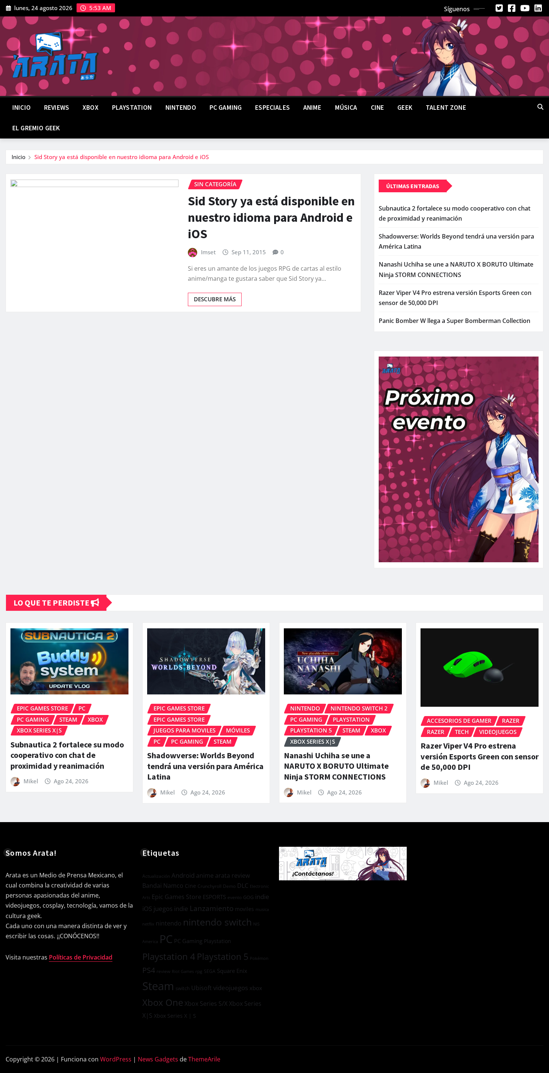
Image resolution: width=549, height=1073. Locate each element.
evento (234, 897)
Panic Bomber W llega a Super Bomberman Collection (454, 321)
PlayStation (132, 107)
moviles (244, 908)
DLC (242, 885)
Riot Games (183, 971)
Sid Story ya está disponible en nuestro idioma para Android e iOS (121, 157)
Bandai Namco (162, 885)
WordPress (115, 1059)
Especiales (272, 107)
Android (183, 875)
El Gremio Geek (36, 128)
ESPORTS (214, 897)
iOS (147, 908)
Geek (404, 107)
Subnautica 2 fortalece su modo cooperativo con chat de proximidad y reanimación (67, 755)
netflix (148, 924)
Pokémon (259, 958)
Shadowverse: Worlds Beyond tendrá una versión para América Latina (205, 766)
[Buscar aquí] (540, 107)
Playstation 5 (222, 956)
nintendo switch (217, 922)
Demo (229, 886)
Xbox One (162, 1002)
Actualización (156, 876)
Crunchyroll (209, 886)
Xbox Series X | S (175, 1015)
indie (262, 896)
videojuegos (230, 987)
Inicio (21, 107)
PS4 (148, 970)
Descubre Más (215, 299)
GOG (248, 897)
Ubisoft (201, 987)
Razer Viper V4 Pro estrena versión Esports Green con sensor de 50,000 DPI (480, 756)
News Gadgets (158, 1059)
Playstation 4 (168, 956)
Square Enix (232, 971)
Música (346, 107)
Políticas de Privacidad (80, 957)
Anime (312, 107)
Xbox (91, 107)
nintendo (169, 923)
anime (205, 875)
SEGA (209, 971)
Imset (208, 252)
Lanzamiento (211, 908)
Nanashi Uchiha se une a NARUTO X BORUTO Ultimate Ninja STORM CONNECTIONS (336, 766)
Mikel (31, 781)
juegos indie (170, 908)
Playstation (217, 941)
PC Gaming (226, 107)
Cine (377, 107)
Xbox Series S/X (205, 1003)
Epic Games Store (176, 897)
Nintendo (180, 107)
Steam (158, 986)
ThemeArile (204, 1059)
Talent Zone (446, 107)
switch (183, 988)
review (163, 971)
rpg (198, 971)
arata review (232, 875)
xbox (255, 988)
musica (262, 909)
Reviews (56, 107)
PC (166, 939)
